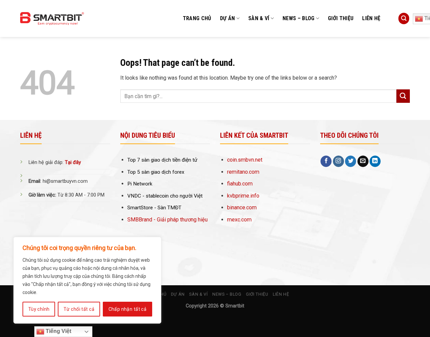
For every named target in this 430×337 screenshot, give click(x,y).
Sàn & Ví (258, 18)
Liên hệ (371, 18)
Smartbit (234, 306)
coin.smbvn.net (244, 160)
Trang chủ (197, 18)
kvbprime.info (243, 196)
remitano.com (243, 172)
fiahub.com (240, 183)
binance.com (242, 207)
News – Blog (299, 18)
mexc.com (239, 219)
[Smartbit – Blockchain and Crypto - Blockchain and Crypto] (67, 18)
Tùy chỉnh (39, 309)
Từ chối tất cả (78, 309)
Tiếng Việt (57, 331)
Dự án (227, 18)
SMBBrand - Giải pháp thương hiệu (167, 219)
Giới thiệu (340, 18)
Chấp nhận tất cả (128, 309)
